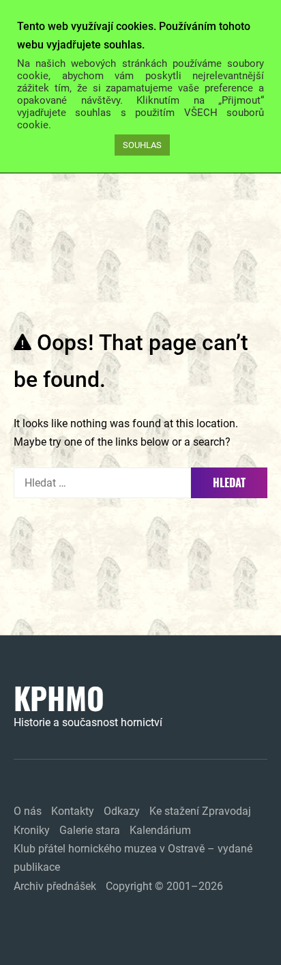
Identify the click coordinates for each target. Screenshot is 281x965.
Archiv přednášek (55, 886)
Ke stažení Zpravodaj (200, 811)
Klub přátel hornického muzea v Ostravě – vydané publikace (133, 858)
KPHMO (59, 698)
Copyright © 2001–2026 (164, 886)
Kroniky (32, 830)
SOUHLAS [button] (142, 145)
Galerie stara (89, 830)
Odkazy (122, 811)
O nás (28, 811)
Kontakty (72, 811)
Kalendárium (160, 830)
